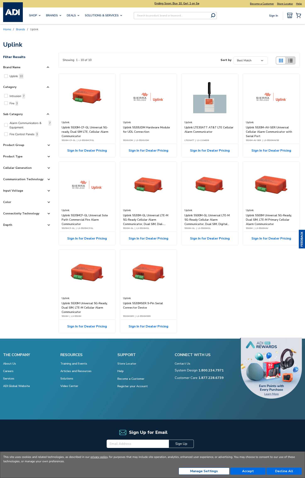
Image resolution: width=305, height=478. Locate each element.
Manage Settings (204, 471)
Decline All (284, 471)
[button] (302, 239)
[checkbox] (6, 76)
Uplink (16, 76)
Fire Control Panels (24, 134)
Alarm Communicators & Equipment (30, 125)
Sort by (226, 60)
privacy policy (98, 457)
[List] (290, 60)
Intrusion (17, 96)
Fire (14, 103)
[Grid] (280, 60)
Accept (248, 471)
